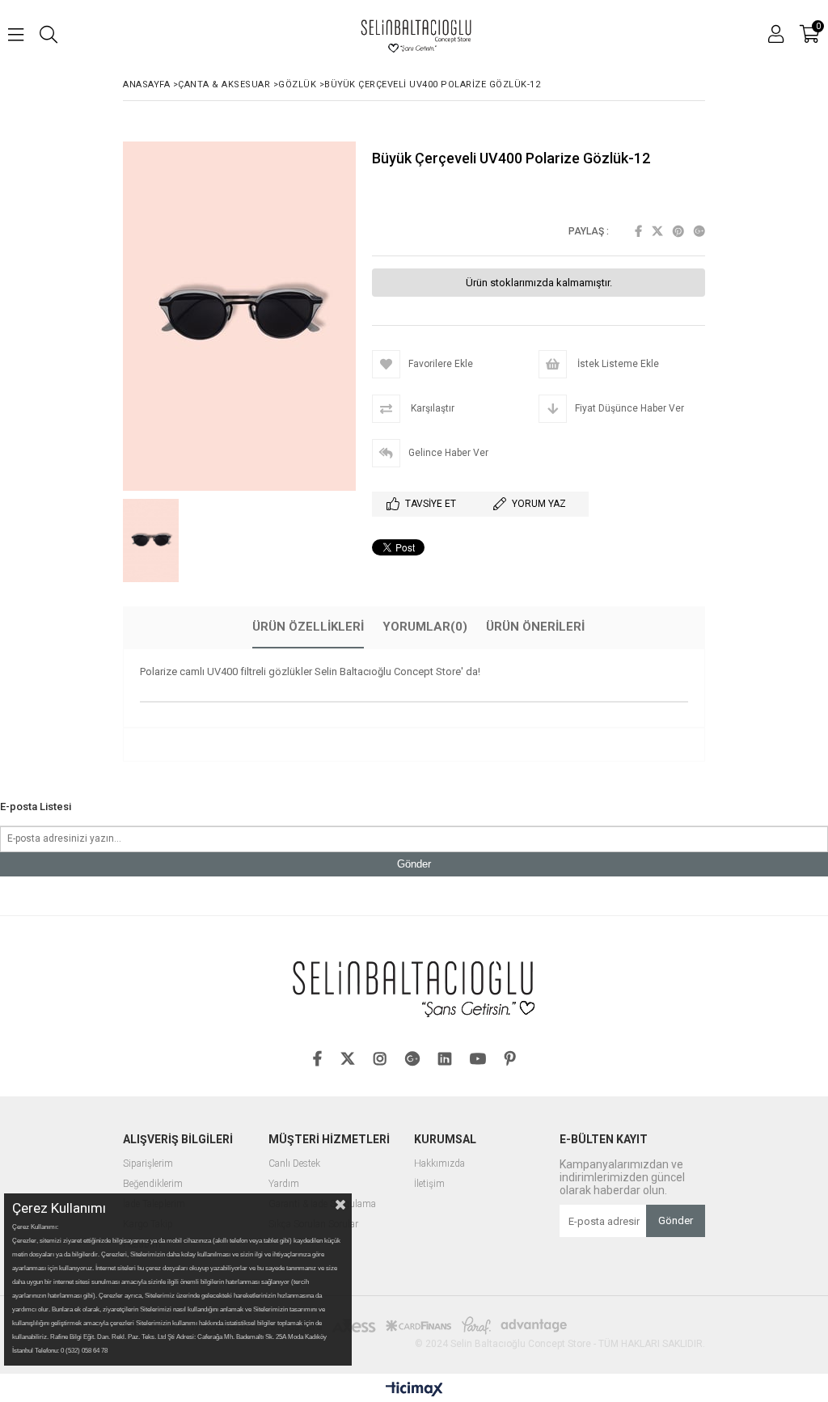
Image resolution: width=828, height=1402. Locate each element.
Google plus (699, 231)
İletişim (429, 1184)
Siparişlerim (148, 1164)
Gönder (414, 864)
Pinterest (678, 231)
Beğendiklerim (153, 1184)
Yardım (283, 1184)
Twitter (657, 231)
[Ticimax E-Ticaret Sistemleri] (414, 1390)
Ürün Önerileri (535, 626)
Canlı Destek (294, 1164)
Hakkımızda (439, 1164)
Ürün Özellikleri (308, 626)
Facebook (638, 231)
